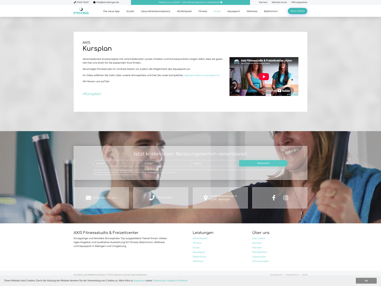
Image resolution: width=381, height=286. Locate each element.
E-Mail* (149, 163)
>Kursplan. (92, 94)
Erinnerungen (260, 261)
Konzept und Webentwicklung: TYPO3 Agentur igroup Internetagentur (110, 274)
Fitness (203, 11)
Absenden (263, 163)
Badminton (271, 11)
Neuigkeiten (259, 252)
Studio (130, 11)
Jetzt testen (297, 11)
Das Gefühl (258, 238)
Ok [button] (366, 280)
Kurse (217, 11)
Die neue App (111, 11)
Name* (100, 163)
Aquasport (233, 11)
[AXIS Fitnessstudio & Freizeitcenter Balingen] (81, 10)
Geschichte (259, 256)
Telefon (197, 163)
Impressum (139, 280)
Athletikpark (184, 11)
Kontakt (257, 247)
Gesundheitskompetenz (155, 11)
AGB (305, 274)
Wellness (252, 11)
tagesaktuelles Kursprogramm (202, 75)
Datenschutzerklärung (124, 170)
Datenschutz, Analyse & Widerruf (170, 280)
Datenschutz (292, 274)
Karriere (263, 2)
